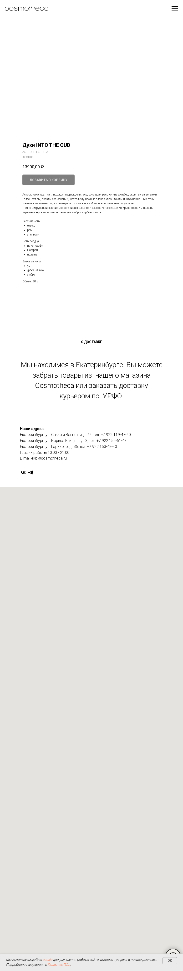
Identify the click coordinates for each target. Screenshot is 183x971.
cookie (47, 959)
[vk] (23, 472)
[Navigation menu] (175, 8)
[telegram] (31, 472)
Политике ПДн (59, 964)
